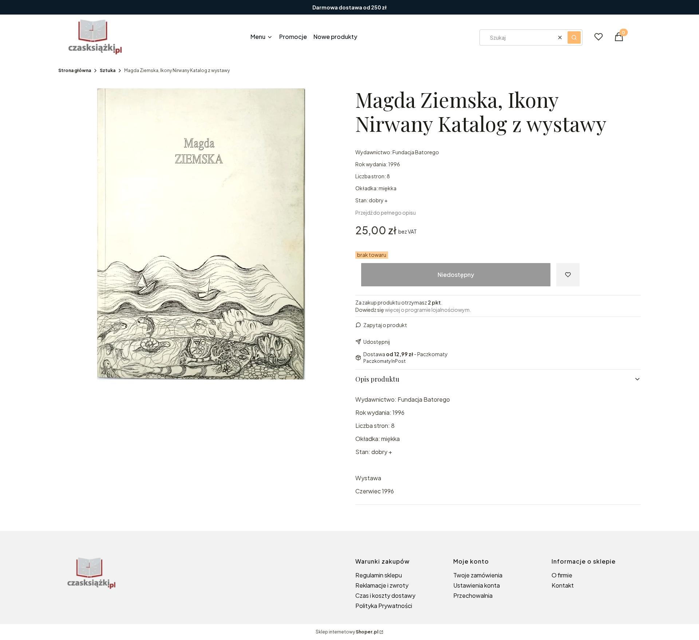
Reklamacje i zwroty (381, 585)
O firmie (562, 575)
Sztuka (107, 70)
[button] (574, 37)
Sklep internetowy (347, 632)
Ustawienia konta (476, 585)
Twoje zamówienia (477, 575)
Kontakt (563, 585)
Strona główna (74, 70)
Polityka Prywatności (383, 605)
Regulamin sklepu (378, 575)
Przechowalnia (473, 595)
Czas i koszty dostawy (385, 595)
